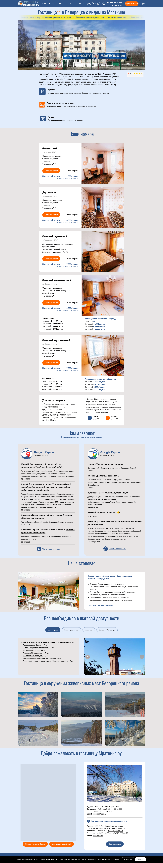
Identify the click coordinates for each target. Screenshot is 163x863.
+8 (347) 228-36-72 (120, 833)
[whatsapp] (98, 3)
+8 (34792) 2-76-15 (104, 811)
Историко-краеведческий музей (36, 648)
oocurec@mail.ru (99, 814)
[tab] (52, 629)
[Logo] (28, 3)
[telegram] (93, 3)
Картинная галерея (31, 650)
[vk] (89, 3)
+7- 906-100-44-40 (115, 831)
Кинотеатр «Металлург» (33, 656)
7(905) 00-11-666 (115, 2)
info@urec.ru (98, 836)
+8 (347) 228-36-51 (104, 833)
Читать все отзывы (51, 549)
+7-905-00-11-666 (115, 809)
